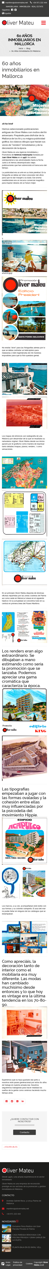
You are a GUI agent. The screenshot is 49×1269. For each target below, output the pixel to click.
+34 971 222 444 (40, 3)
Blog (28, 48)
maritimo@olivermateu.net (16, 3)
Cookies (29, 1264)
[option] (6, 1228)
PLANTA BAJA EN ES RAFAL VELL (26, 1247)
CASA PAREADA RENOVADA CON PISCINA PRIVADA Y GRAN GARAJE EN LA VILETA (28, 1237)
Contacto (24, 1132)
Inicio (21, 48)
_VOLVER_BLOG (10, 1147)
